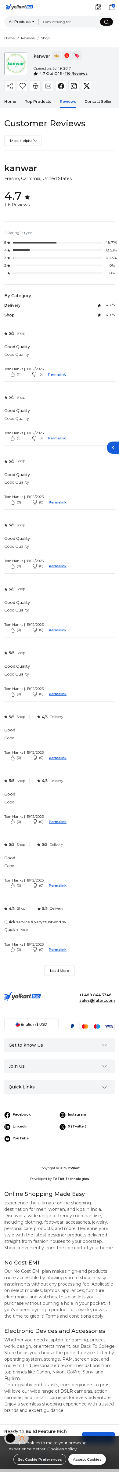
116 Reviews (76, 73)
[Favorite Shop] (22, 86)
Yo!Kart (74, 1168)
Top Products (38, 101)
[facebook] (61, 86)
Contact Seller (98, 101)
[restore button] (113, 448)
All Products (20, 21)
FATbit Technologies (71, 1179)
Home (9, 38)
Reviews (27, 38)
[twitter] (86, 86)
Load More (59, 970)
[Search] (106, 22)
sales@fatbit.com (97, 1000)
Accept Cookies (87, 1459)
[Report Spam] (35, 86)
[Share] (9, 86)
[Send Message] (48, 86)
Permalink (57, 374)
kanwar (20, 168)
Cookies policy (62, 1448)
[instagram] (73, 86)
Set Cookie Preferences (40, 1459)
